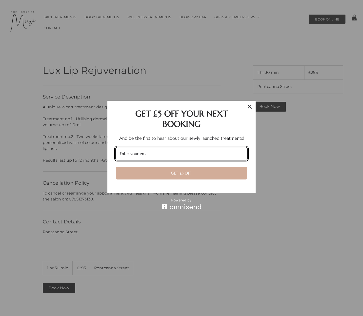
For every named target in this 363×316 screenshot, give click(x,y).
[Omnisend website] (181, 204)
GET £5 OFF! (181, 173)
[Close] (250, 107)
